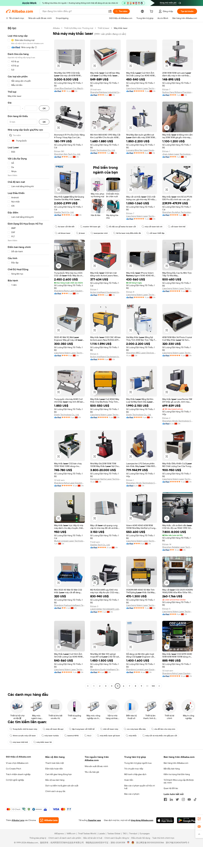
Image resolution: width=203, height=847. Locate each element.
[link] (199, 819)
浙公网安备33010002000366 (150, 842)
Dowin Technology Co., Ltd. (102, 150)
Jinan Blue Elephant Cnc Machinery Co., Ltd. (69, 88)
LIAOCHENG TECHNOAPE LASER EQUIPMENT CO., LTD (105, 609)
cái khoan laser (64, 233)
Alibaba (56, 28)
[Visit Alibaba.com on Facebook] (165, 799)
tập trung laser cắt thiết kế (83, 729)
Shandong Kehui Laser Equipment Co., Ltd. (69, 483)
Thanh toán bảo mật (54, 763)
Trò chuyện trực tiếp (133, 768)
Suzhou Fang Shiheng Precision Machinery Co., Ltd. (177, 92)
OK (44, 108)
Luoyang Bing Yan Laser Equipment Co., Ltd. (141, 150)
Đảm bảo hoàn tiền (54, 768)
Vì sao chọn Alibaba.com (17, 763)
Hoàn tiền (128, 780)
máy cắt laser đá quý (54, 729)
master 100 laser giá (91, 227)
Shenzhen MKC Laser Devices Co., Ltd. (141, 353)
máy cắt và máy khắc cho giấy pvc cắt (161, 736)
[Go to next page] (159, 686)
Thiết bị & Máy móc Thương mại (78, 28)
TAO (125, 833)
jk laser (82, 233)
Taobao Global (113, 833)
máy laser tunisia (51, 736)
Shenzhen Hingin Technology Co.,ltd (177, 421)
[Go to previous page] (88, 686)
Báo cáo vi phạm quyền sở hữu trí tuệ (139, 786)
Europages (145, 833)
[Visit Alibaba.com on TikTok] (195, 799)
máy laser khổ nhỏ (20, 742)
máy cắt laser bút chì (153, 227)
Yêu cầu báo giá (92, 772)
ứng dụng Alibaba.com (142, 820)
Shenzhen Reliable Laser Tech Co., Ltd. (177, 547)
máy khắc (133, 736)
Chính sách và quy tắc (55, 791)
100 (153, 686)
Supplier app (94, 820)
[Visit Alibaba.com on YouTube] (189, 799)
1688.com (70, 833)
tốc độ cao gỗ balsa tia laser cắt (122, 227)
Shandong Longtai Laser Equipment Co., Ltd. (141, 669)
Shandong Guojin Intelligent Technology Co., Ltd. (105, 669)
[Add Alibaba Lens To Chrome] (49, 820)
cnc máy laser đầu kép (136, 729)
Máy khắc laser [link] (121, 28)
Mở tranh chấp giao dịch (135, 774)
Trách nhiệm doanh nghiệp (18, 774)
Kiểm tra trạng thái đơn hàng (177, 774)
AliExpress (59, 833)
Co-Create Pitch (13, 768)
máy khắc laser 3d (44, 742)
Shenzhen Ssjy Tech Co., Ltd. (67, 154)
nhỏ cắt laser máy (110, 729)
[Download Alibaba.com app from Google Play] (187, 820)
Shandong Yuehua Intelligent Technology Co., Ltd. (69, 605)
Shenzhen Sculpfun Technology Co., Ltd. (177, 212)
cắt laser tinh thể (178, 227)
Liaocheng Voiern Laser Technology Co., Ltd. (141, 88)
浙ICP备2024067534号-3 (177, 842)
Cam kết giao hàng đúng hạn (58, 774)
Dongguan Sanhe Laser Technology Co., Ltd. (105, 479)
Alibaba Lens (18, 820)
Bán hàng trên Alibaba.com (176, 763)
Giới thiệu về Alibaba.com (18, 757)
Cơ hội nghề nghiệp (15, 780)
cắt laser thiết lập (157, 233)
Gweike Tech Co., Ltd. (64, 212)
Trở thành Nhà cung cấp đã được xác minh (179, 781)
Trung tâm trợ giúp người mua (137, 763)
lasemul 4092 (73, 736)
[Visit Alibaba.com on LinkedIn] (171, 799)
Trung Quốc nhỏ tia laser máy (25, 729)
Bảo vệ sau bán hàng (54, 780)
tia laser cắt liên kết (66, 227)
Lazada (101, 833)
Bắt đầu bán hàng (172, 768)
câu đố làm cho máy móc (164, 729)
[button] (110, 11)
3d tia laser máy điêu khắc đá (128, 233)
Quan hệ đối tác (171, 788)
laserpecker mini (101, 233)
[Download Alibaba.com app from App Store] (165, 820)
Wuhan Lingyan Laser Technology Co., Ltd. (69, 541)
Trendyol (133, 833)
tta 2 (89, 736)
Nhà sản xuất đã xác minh (96, 766)
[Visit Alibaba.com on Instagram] (183, 799)
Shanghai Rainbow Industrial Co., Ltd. (105, 92)
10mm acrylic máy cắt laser (24, 736)
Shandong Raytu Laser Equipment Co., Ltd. (69, 291)
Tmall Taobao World (87, 833)
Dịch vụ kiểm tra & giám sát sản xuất (61, 785)
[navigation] (28, 357)
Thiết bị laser (103, 28)
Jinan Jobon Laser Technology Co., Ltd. (177, 154)
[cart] (152, 12)
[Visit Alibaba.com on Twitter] (177, 799)
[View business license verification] (128, 842)
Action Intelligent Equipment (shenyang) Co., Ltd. (105, 292)
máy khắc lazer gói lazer (110, 736)
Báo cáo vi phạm (131, 794)
